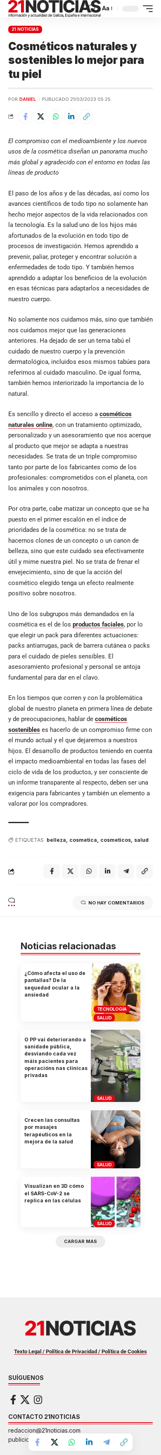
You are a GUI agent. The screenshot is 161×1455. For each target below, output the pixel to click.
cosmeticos (115, 840)
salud (141, 840)
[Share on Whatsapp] (56, 117)
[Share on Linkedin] (71, 117)
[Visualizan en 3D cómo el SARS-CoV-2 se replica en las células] (115, 1202)
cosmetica (83, 840)
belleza (56, 840)
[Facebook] (13, 1400)
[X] (25, 1400)
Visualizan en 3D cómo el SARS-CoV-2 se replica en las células (54, 1193)
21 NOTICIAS (25, 29)
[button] (92, 8)
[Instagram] (38, 1400)
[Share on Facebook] (25, 117)
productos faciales (98, 624)
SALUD (104, 1018)
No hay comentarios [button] (116, 903)
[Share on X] (40, 117)
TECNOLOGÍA (112, 1009)
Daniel (27, 99)
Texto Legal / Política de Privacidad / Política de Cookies (80, 1351)
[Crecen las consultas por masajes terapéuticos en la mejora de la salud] (115, 1139)
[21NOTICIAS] (54, 8)
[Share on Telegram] (106, 1442)
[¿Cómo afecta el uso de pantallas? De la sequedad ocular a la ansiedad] (115, 992)
